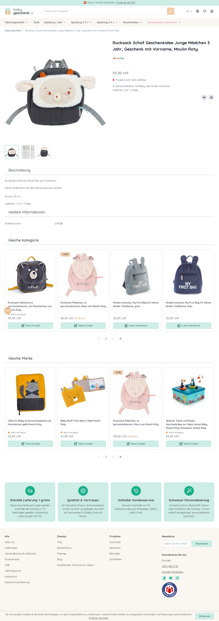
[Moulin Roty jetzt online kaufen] (119, 58)
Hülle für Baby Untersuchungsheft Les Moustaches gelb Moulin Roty (29, 422)
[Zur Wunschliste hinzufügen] (204, 97)
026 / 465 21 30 (170, 566)
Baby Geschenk (13, 30)
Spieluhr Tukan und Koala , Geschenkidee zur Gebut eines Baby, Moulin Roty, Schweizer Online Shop (187, 424)
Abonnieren (201, 543)
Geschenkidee (130, 22)
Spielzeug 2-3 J (79, 22)
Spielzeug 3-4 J (105, 22)
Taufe (36, 22)
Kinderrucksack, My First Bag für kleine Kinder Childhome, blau (188, 304)
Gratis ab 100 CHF (126, 2)
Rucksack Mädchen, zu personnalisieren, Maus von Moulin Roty (83, 304)
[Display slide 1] (106, 338)
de (187, 11)
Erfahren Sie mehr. (99, 617)
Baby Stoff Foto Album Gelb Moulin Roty (80, 422)
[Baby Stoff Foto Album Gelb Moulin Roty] (83, 393)
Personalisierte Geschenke (162, 22)
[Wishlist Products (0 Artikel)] (204, 11)
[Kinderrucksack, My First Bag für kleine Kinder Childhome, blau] (188, 275)
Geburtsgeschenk (14, 22)
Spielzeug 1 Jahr (53, 22)
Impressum (11, 576)
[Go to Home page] (19, 11)
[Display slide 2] (113, 338)
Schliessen (204, 616)
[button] (119, 58)
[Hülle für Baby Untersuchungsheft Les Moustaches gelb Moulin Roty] (30, 393)
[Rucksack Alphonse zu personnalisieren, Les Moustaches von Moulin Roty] (30, 275)
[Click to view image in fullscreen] (56, 90)
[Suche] (170, 11)
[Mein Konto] (197, 11)
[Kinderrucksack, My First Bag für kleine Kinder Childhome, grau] (136, 275)
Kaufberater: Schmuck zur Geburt (75, 565)
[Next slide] (120, 338)
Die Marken (116, 559)
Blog (59, 559)
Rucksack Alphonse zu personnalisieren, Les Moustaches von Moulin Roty (30, 306)
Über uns (10, 542)
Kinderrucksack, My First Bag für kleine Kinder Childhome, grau (135, 304)
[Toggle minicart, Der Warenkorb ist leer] (212, 11)
